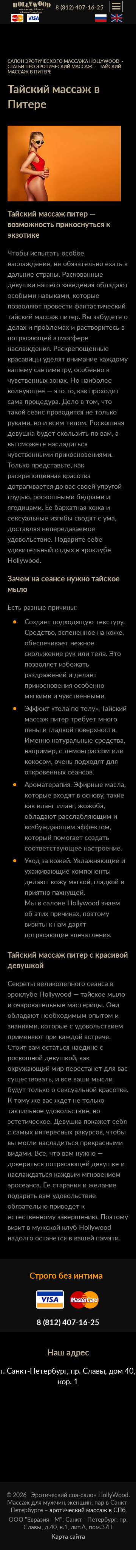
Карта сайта (68, 1537)
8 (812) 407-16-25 (80, 8)
